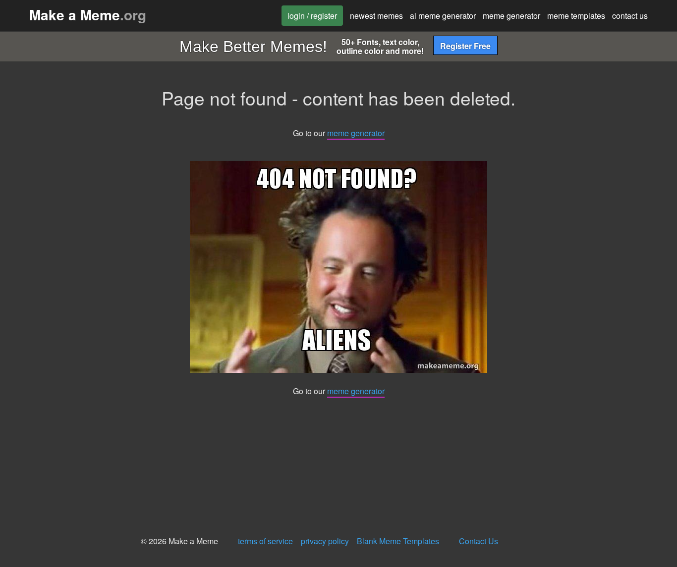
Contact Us (478, 541)
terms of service (265, 541)
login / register (312, 15)
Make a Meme (87, 14)
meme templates (576, 15)
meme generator (511, 15)
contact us (630, 15)
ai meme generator (443, 15)
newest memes (376, 15)
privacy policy (325, 541)
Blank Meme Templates (398, 541)
